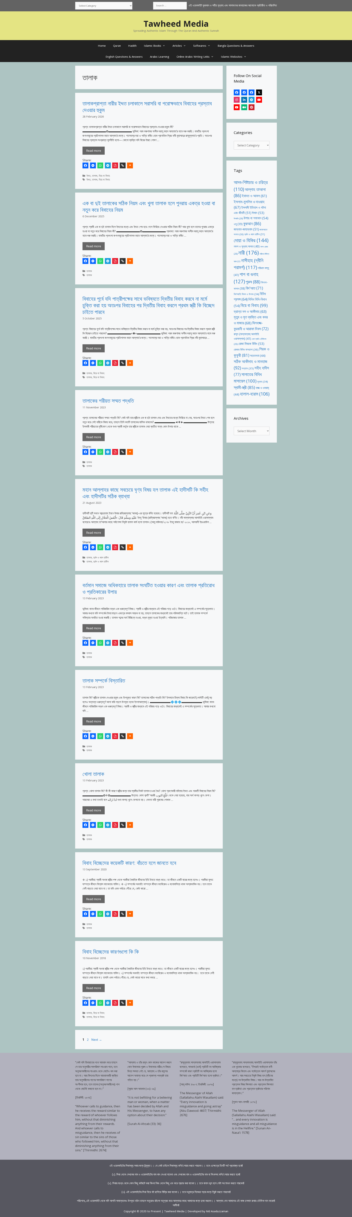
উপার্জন (238, 218)
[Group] (251, 92)
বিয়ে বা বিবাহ (104, 175)
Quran (117, 45)
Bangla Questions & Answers (236, 45)
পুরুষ (253, 282)
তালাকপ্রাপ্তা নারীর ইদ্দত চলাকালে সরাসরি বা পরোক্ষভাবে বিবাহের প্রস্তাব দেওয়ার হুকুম (147, 107)
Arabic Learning (159, 56)
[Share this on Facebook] (85, 165)
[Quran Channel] (237, 107)
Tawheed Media (176, 23)
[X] (259, 92)
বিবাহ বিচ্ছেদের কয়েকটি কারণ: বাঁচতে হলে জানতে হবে (129, 862)
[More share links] (130, 165)
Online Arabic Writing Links (193, 56)
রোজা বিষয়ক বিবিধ (251, 343)
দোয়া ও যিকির (251, 240)
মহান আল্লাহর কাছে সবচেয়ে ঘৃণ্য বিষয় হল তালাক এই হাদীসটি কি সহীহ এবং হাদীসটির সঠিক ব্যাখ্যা (145, 493)
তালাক (94, 175)
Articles (177, 45)
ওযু (238, 224)
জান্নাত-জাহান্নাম (246, 229)
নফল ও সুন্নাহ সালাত (247, 246)
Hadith (132, 45)
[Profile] (237, 92)
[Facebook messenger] (93, 165)
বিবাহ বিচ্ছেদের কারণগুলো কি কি (110, 951)
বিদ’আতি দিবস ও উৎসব (246, 294)
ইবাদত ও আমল (254, 195)
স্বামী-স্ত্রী (244, 387)
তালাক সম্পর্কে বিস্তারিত (103, 680)
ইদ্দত (89, 175)
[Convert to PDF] (115, 165)
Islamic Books (152, 45)
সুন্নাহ (262, 381)
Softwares (199, 45)
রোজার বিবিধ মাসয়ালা (246, 349)
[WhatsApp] (100, 165)
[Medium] (244, 107)
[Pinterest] (251, 107)
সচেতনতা (257, 355)
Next (96, 1039)
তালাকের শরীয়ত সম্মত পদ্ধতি (108, 400)
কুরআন (252, 223)
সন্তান (248, 368)
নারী (248, 252)
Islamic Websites (231, 56)
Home (102, 45)
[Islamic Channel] (259, 100)
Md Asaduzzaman (217, 1211)
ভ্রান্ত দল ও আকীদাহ (250, 311)
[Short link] (123, 165)
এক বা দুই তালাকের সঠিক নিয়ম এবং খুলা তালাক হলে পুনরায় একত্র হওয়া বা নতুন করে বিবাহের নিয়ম (148, 206)
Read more (93, 151)
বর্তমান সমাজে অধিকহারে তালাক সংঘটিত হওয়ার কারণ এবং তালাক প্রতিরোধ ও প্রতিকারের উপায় (148, 588)
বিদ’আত (254, 288)
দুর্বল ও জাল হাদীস (101, 557)
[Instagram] (237, 100)
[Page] (244, 92)
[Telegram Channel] (251, 100)
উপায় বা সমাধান (256, 218)
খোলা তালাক (93, 774)
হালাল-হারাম (255, 394)
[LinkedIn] (244, 100)
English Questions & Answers (124, 56)
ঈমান (258, 212)
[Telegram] (108, 165)
